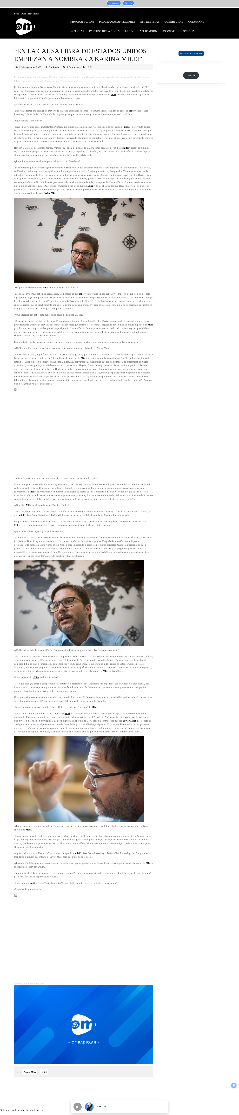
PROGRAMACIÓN (82, 21)
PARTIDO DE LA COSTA (104, 31)
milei (113, 94)
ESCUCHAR (189, 31)
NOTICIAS (77, 31)
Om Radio (54, 67)
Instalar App (113, 3)
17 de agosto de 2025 (30, 67)
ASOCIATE (169, 31)
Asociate (128, 3)
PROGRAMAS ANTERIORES (117, 21)
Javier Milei (49, 193)
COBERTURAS (173, 21)
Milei (90, 186)
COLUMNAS (196, 21)
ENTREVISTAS (149, 21)
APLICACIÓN (148, 31)
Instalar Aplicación (191, 53)
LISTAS (129, 31)
